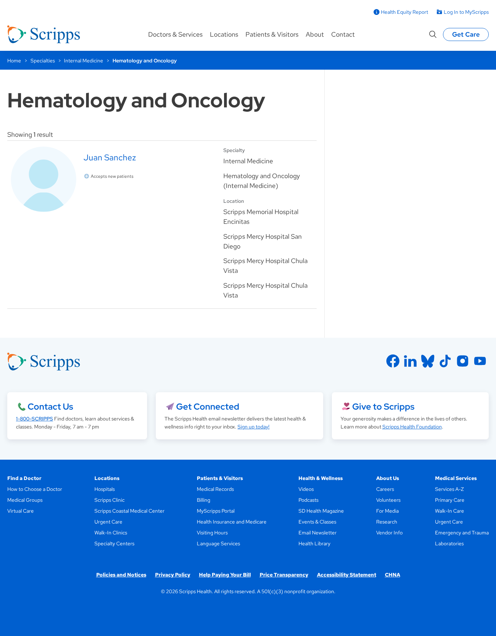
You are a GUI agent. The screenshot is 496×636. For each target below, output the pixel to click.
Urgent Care (108, 521)
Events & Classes (317, 521)
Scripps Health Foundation (412, 426)
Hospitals (104, 489)
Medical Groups (24, 500)
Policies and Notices (121, 574)
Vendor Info (389, 532)
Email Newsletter (317, 532)
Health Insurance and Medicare (232, 521)
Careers (385, 489)
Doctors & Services (175, 34)
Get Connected (207, 406)
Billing (203, 500)
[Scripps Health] (43, 34)
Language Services (218, 543)
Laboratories (449, 543)
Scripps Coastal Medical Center (129, 511)
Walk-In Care (449, 511)
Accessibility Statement (346, 574)
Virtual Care (20, 511)
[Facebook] (393, 361)
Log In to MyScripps (466, 12)
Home (14, 60)
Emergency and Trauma (462, 532)
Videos (306, 489)
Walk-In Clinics (110, 532)
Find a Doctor (24, 478)
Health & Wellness (320, 478)
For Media (387, 511)
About (315, 34)
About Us (387, 478)
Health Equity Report (404, 12)
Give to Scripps (383, 406)
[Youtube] (480, 361)
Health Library (314, 543)
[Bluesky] (427, 361)
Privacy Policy (172, 574)
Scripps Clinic (109, 500)
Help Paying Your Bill (225, 574)
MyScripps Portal (216, 511)
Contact (343, 34)
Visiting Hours (212, 532)
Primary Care (449, 500)
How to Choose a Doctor (34, 489)
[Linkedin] (410, 361)
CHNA (392, 574)
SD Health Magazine (321, 511)
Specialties (43, 60)
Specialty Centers (114, 543)
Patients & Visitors (271, 34)
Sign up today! (253, 426)
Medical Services (456, 478)
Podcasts (308, 500)
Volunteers (388, 500)
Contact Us (50, 406)
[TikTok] (445, 361)
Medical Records (215, 489)
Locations (224, 34)
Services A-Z (449, 489)
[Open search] (433, 34)
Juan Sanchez (110, 157)
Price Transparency (284, 574)
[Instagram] (462, 361)
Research (386, 521)
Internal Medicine (83, 60)
